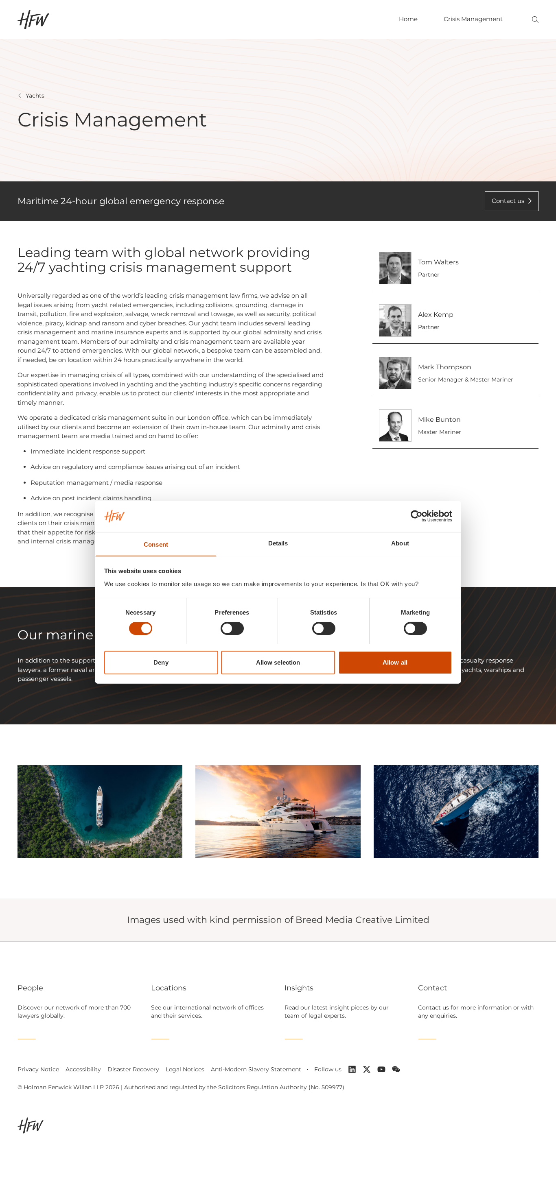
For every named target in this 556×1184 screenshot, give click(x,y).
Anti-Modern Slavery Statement (256, 1069)
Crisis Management (473, 19)
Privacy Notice (38, 1069)
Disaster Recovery (133, 1069)
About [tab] (400, 542)
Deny (160, 662)
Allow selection (278, 662)
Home (408, 19)
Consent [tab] (156, 544)
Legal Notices (185, 1069)
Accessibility (83, 1069)
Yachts (35, 95)
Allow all (395, 662)
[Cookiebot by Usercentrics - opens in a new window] (416, 516)
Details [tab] (278, 542)
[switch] (232, 628)
